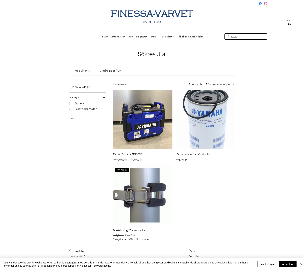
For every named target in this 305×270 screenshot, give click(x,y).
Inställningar (267, 264)
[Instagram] (265, 3)
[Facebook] (260, 3)
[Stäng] (301, 264)
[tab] (82, 70)
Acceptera (288, 264)
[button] (290, 22)
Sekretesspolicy (102, 265)
